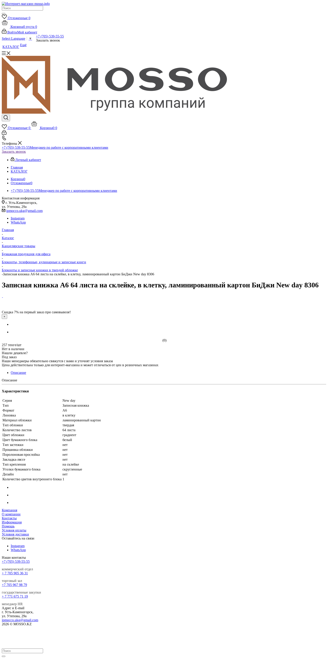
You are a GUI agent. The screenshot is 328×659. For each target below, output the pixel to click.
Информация (12, 522)
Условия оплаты (14, 530)
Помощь (8, 526)
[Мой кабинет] (4, 133)
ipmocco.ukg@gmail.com (24, 211)
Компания (9, 510)
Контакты (9, 518)
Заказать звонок (14, 151)
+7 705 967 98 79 (14, 585)
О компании (11, 514)
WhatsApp (18, 222)
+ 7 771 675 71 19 (15, 596)
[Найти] (3, 13)
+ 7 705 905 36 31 (15, 573)
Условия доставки (15, 534)
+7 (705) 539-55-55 (50, 36)
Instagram (18, 218)
